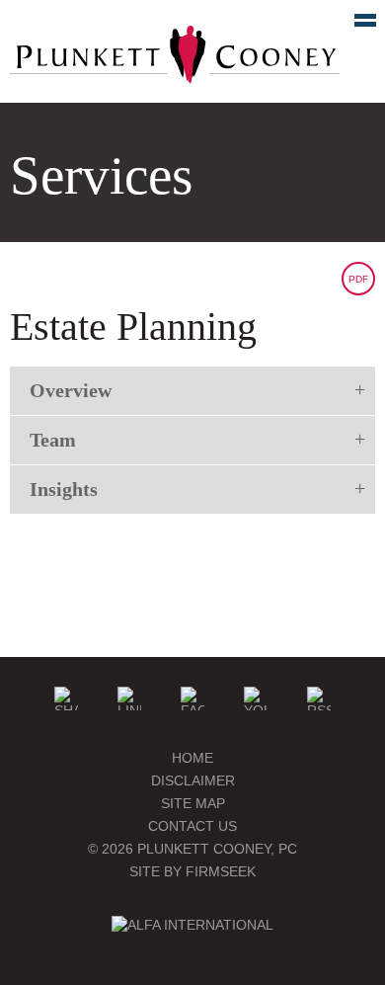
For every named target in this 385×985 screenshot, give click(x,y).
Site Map (193, 803)
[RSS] (319, 698)
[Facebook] (192, 698)
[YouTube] (255, 698)
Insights (64, 489)
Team (53, 440)
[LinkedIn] (129, 698)
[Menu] (354, 25)
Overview (71, 390)
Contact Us (192, 826)
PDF (358, 279)
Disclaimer (193, 780)
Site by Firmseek (192, 871)
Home (192, 758)
